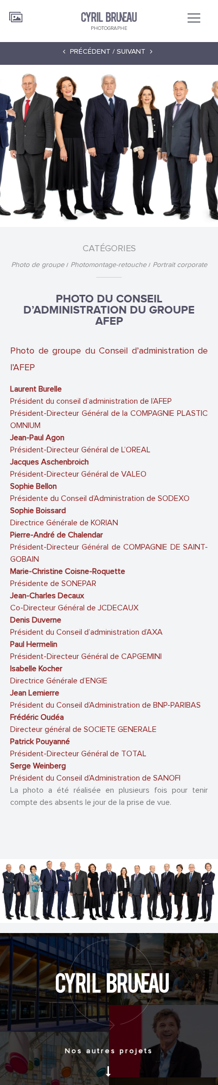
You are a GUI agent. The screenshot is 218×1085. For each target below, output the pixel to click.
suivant (132, 51)
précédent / (91, 51)
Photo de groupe (38, 264)
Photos (16, 14)
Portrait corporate (180, 264)
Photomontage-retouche (109, 264)
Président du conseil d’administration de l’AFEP (109, 413)
